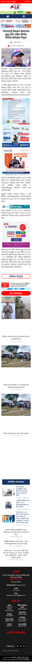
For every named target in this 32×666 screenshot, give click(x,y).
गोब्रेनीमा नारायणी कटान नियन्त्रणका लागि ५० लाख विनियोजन (16, 338)
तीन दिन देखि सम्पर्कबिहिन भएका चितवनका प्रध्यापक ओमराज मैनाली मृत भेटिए (16, 532)
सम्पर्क (16, 572)
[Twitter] (20, 646)
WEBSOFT (23, 659)
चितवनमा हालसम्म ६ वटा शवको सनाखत (16, 433)
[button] (24, 16)
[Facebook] (17, 646)
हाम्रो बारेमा (27, 1)
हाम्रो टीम (16, 601)
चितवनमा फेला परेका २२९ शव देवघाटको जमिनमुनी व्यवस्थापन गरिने (16, 386)
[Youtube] (24, 646)
